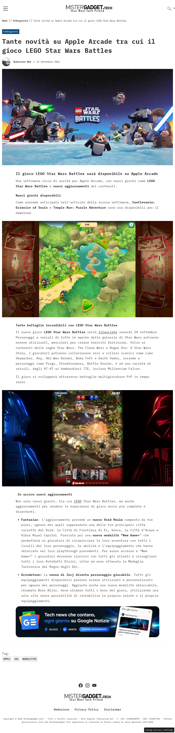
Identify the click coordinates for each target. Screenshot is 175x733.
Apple (6, 658)
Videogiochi (10, 31)
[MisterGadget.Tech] (89, 8)
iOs (16, 658)
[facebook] (81, 685)
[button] (171, 8)
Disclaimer (112, 709)
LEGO (78, 501)
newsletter (29, 658)
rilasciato (107, 332)
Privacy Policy (87, 709)
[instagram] (87, 685)
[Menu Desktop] (5, 8)
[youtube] (94, 685)
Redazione (61, 709)
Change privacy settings (159, 730)
